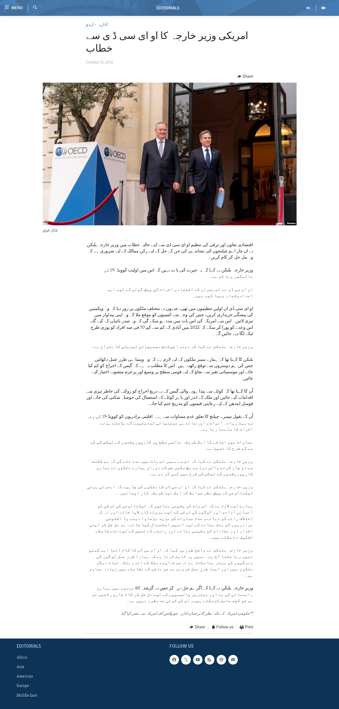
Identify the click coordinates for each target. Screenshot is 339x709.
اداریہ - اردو (97, 25)
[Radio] (308, 7)
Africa (22, 658)
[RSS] (209, 659)
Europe (23, 686)
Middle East (27, 695)
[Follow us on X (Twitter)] (186, 659)
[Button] (245, 76)
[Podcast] (221, 659)
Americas (25, 676)
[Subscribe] (233, 659)
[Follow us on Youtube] (198, 659)
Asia (20, 667)
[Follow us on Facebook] (174, 659)
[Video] (323, 7)
